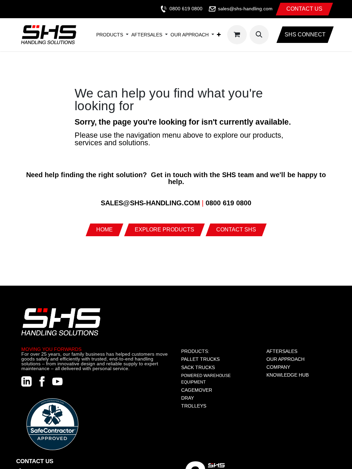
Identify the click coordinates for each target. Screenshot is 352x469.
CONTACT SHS (236, 229)
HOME (104, 229)
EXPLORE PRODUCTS (164, 229)
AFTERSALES (281, 351)
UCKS (213, 359)
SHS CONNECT (305, 34)
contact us (304, 9)
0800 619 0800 (185, 8)
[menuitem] (110, 35)
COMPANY (278, 367)
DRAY (187, 398)
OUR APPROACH (285, 359)
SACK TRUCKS (198, 367)
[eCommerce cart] (236, 34)
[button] (259, 34)
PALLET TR (194, 359)
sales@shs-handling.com (245, 8)
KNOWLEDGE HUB (287, 375)
